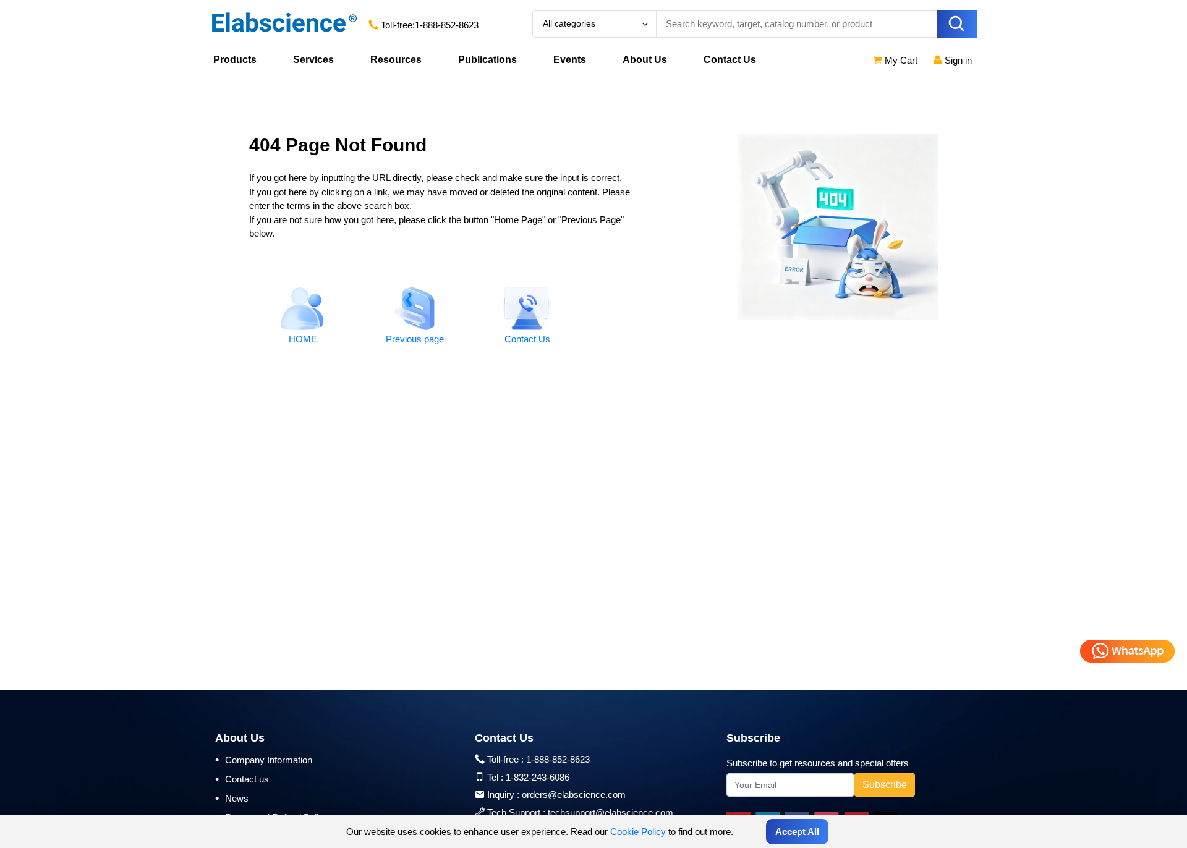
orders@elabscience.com (574, 794)
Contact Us (730, 59)
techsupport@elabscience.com (610, 812)
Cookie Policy (638, 831)
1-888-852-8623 (447, 25)
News (232, 798)
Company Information (263, 759)
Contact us (242, 779)
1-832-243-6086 (537, 777)
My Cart (899, 60)
